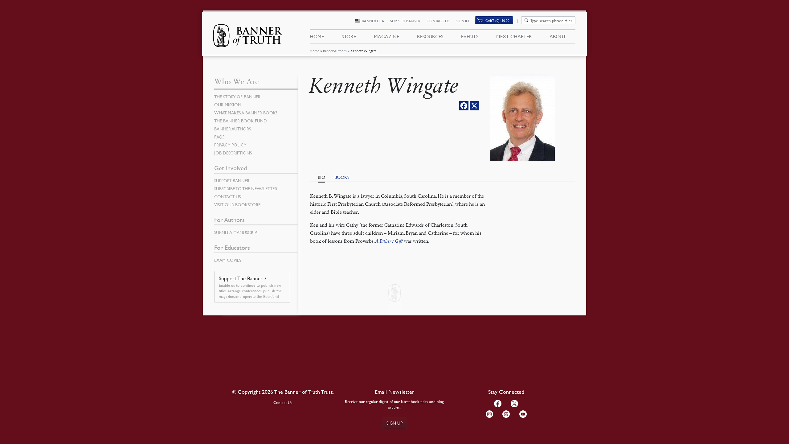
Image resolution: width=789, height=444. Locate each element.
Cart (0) (497, 20)
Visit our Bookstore (237, 204)
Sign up (394, 423)
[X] (474, 105)
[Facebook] (463, 105)
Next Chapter (514, 36)
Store (349, 36)
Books (342, 177)
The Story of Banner (237, 96)
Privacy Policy (230, 144)
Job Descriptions (233, 152)
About (558, 36)
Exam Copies (227, 259)
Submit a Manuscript (236, 232)
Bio (321, 177)
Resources (430, 36)
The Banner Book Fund (240, 120)
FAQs (219, 136)
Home (314, 50)
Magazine (386, 36)
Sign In (462, 20)
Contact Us (438, 20)
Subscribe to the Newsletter (245, 188)
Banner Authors (335, 50)
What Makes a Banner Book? (245, 112)
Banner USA (373, 20)
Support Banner (405, 20)
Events (469, 36)
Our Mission (227, 104)
